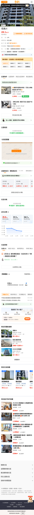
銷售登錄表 (29, 170)
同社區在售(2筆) (17, 115)
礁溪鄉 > (16, 488)
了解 (27, 5)
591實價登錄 (5, 502)
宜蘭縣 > (11, 488)
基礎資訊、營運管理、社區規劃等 (15, 51)
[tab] (5, 171)
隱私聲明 (17, 513)
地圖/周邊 (27, 274)
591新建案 (13, 502)
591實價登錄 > (5, 488)
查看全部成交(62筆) (17, 192)
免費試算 (27, 318)
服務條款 (15, 506)
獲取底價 (26, 96)
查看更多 (17, 359)
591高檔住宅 (19, 504)
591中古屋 (26, 502)
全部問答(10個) (17, 267)
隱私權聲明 (22, 506)
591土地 (20, 502)
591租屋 (12, 504)
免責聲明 (9, 506)
